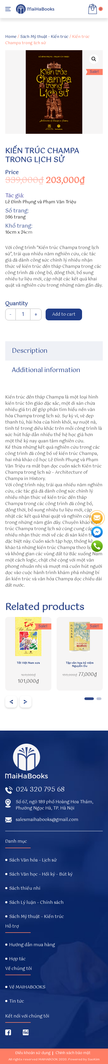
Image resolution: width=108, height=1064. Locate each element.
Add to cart (63, 314)
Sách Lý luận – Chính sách (36, 903)
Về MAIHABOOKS (27, 987)
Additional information (46, 370)
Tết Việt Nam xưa (28, 663)
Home (11, 37)
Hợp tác (17, 959)
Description (29, 351)
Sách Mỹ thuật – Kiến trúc (36, 917)
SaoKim (94, 1059)
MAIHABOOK (48, 1059)
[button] (89, 698)
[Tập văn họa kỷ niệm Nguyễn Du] (80, 636)
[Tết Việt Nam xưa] (28, 636)
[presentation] (11, 702)
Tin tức (16, 1001)
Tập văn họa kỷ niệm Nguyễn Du (80, 664)
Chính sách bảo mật (73, 1053)
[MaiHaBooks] (35, 9)
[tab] (54, 351)
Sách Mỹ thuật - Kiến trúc (44, 37)
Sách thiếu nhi (24, 889)
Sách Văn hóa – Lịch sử (33, 860)
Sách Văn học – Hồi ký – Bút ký (41, 874)
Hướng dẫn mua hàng (32, 945)
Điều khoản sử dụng (32, 1053)
